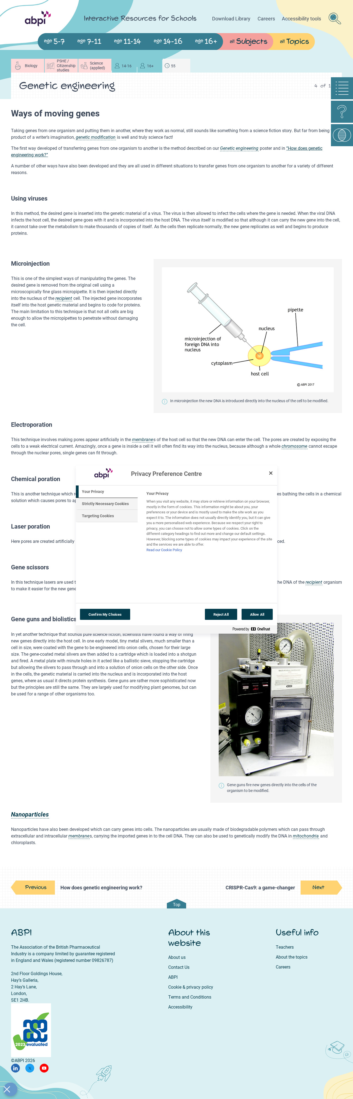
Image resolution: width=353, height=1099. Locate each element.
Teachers (285, 947)
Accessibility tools (301, 18)
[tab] (107, 492)
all (249, 41)
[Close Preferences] (10, 1089)
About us (177, 957)
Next (318, 887)
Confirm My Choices (105, 614)
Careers (266, 18)
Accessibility (180, 1007)
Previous (36, 887)
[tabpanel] (209, 523)
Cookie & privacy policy (190, 987)
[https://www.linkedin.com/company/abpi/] (15, 1068)
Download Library (231, 18)
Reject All (221, 614)
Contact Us (178, 967)
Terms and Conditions (189, 997)
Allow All (257, 614)
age (54, 41)
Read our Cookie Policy (164, 549)
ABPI (173, 977)
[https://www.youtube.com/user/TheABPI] (44, 1068)
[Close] (271, 473)
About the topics (291, 957)
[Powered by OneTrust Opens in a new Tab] (253, 630)
